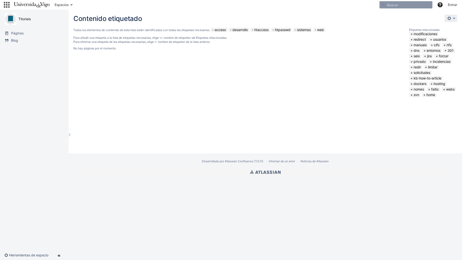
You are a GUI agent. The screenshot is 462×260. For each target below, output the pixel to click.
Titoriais (25, 19)
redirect (420, 39)
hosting (439, 84)
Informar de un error (282, 161)
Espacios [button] (62, 5)
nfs (449, 45)
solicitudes (422, 73)
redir (417, 67)
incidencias (441, 61)
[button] (6, 5)
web (320, 30)
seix (417, 56)
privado (420, 61)
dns (416, 50)
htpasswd (282, 30)
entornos (433, 50)
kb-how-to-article (427, 78)
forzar (443, 56)
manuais (420, 45)
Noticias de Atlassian (315, 161)
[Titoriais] (10, 19)
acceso (220, 30)
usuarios (439, 39)
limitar (432, 67)
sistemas (304, 30)
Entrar (452, 5)
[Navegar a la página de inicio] (31, 5)
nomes (419, 89)
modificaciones (425, 34)
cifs (436, 45)
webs (450, 89)
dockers (420, 84)
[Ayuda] (440, 5)
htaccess (261, 30)
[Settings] (451, 18)
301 (451, 50)
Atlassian (265, 172)
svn (416, 95)
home (430, 95)
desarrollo (240, 30)
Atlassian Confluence (239, 161)
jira (429, 56)
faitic (435, 89)
